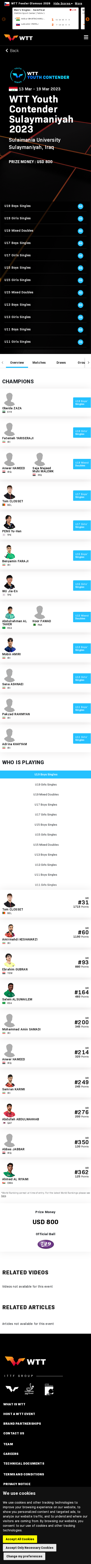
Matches (39, 363)
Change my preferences (24, 1556)
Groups (83, 363)
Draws (61, 363)
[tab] (17, 362)
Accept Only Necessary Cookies (29, 1548)
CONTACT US (13, 1433)
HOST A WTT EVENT (19, 1414)
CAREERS (10, 1454)
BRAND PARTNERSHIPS (22, 1423)
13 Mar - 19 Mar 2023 (40, 89)
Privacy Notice (16, 1484)
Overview (17, 363)
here (3, 1195)
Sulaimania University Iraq (35, 143)
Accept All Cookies (20, 1539)
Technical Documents (23, 1463)
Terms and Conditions (23, 1474)
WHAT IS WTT (14, 1404)
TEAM (8, 1444)
